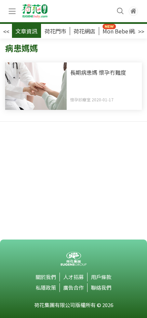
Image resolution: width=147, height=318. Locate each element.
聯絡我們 (101, 287)
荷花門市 (55, 31)
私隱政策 (46, 287)
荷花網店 (84, 31)
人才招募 (73, 276)
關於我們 (46, 276)
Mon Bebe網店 (121, 31)
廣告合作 (73, 287)
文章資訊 (26, 31)
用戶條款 (101, 276)
